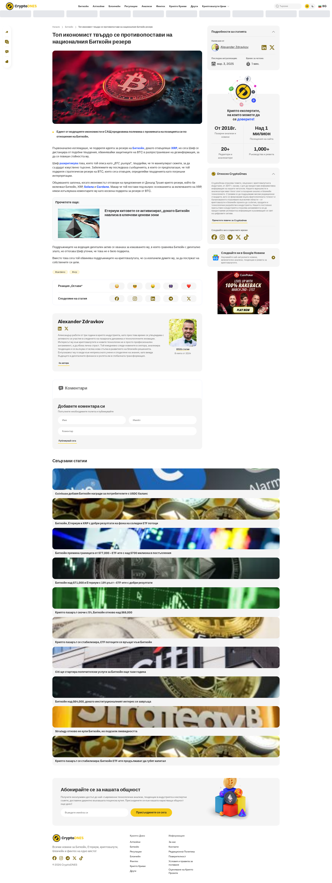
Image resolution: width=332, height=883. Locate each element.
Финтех (134, 861)
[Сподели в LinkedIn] (152, 298)
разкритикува (68, 163)
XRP (174, 148)
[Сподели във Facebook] (116, 298)
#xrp (74, 272)
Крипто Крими (138, 866)
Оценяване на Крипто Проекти (181, 871)
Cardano (103, 187)
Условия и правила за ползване (181, 863)
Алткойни (135, 841)
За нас (172, 841)
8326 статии (182, 349)
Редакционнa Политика (182, 851)
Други (133, 870)
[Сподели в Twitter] (188, 298)
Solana (89, 187)
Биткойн (69, 27)
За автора (64, 363)
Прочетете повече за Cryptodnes (229, 220)
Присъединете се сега (151, 812)
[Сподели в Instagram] (134, 298)
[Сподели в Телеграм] (170, 298)
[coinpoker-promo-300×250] (243, 313)
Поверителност (177, 856)
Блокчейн (135, 856)
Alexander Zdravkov (81, 321)
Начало (56, 27)
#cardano (60, 272)
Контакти (174, 846)
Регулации (136, 851)
